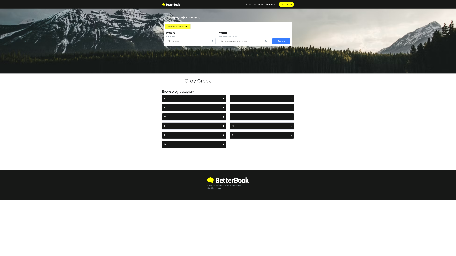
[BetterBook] (171, 4)
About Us (258, 4)
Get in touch (286, 4)
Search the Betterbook (178, 26)
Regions (269, 4)
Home (248, 4)
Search (281, 41)
